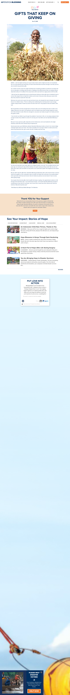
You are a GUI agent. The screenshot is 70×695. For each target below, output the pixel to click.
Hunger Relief (23, 223)
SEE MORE (60, 269)
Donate (35, 210)
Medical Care (40, 223)
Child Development (51, 223)
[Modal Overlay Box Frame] (21, 682)
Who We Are (41, 2)
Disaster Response (13, 223)
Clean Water (32, 223)
